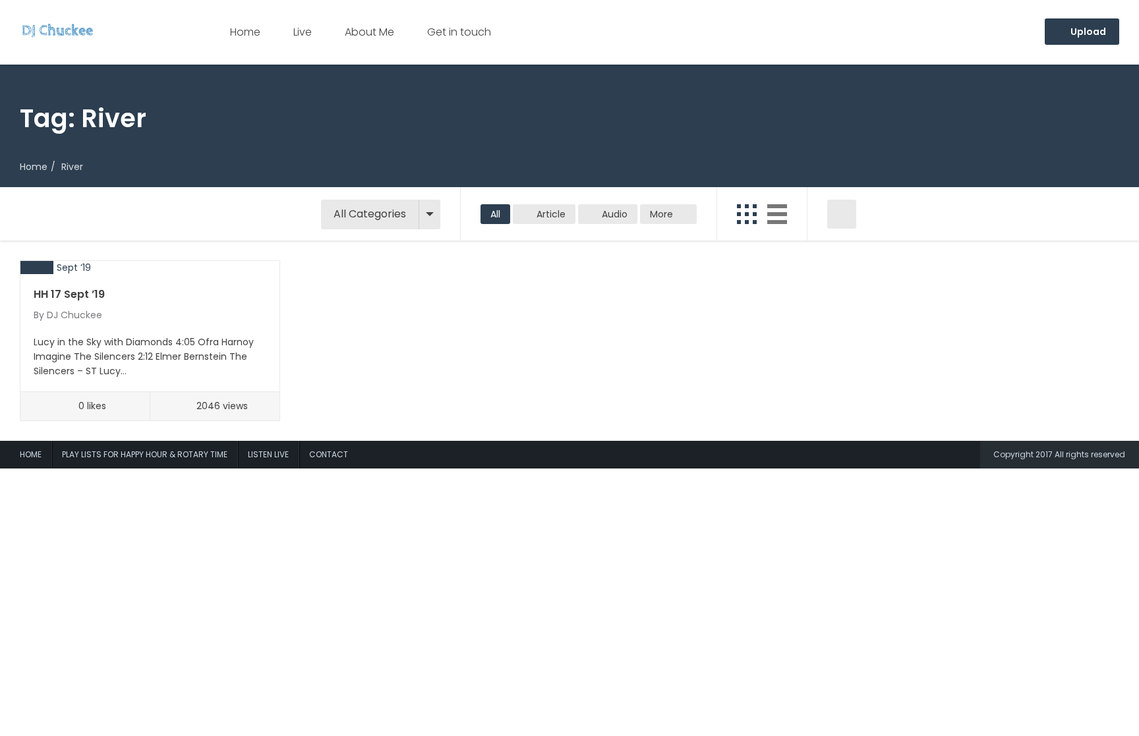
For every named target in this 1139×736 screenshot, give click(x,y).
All (495, 214)
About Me (369, 32)
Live (302, 32)
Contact (328, 454)
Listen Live (268, 454)
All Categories (370, 213)
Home (245, 32)
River (72, 166)
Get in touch (459, 32)
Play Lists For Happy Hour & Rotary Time (144, 454)
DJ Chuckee (74, 315)
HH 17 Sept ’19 (69, 294)
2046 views (222, 405)
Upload (1087, 31)
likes (92, 405)
